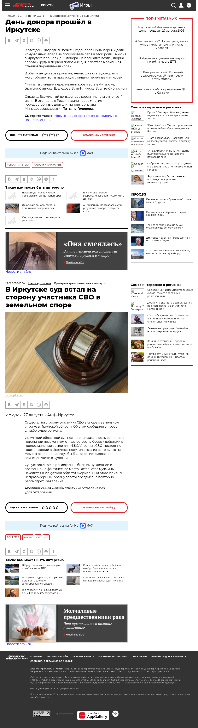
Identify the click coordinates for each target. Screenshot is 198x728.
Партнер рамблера (64, 713)
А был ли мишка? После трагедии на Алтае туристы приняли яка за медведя (161, 45)
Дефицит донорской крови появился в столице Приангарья (41, 194)
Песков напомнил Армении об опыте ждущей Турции (168, 201)
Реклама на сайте (57, 656)
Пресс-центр (139, 656)
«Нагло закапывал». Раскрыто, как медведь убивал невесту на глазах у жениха (169, 141)
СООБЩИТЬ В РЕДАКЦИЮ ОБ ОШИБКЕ (51, 661)
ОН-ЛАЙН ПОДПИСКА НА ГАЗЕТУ (168, 656)
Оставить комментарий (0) (99, 135)
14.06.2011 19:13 (13, 15)
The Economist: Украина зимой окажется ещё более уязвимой (164, 226)
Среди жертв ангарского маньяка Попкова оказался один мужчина (103, 579)
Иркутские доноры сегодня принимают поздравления (38, 207)
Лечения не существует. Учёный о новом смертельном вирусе (167, 330)
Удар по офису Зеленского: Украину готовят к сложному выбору (168, 252)
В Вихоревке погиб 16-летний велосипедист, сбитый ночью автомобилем (161, 76)
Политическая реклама (112, 656)
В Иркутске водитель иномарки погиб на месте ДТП (162, 60)
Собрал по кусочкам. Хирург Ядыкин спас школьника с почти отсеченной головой (169, 166)
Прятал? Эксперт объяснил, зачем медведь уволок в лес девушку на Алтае (168, 115)
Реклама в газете (83, 656)
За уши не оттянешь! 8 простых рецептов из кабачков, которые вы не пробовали (169, 344)
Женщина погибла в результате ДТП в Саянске (162, 91)
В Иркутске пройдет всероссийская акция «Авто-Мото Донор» (103, 195)
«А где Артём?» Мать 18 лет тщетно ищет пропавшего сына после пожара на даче (168, 153)
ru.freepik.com (14, 395)
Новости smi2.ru (18, 271)
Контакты (36, 656)
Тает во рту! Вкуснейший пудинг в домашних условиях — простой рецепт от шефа (168, 356)
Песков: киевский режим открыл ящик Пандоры (166, 213)
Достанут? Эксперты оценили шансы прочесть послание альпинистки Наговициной (169, 305)
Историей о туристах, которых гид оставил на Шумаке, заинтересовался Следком (42, 580)
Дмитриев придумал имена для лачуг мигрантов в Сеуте (169, 239)
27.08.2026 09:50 (15, 283)
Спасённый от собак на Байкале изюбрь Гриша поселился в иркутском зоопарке (102, 568)
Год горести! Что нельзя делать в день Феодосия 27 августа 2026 (161, 29)
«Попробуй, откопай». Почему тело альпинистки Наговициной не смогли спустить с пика (168, 318)
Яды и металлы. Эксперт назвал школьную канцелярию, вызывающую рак (166, 179)
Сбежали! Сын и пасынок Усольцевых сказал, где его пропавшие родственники (170, 293)
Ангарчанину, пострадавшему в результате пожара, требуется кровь (102, 208)
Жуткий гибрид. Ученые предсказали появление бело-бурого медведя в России (169, 128)
